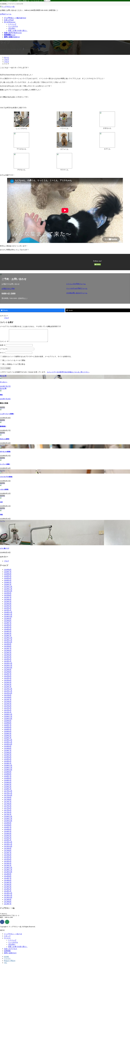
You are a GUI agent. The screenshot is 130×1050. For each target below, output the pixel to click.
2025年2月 (7, 608)
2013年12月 (8, 893)
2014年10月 (8, 872)
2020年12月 (8, 714)
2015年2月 (7, 863)
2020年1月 (7, 738)
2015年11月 (8, 844)
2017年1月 (7, 814)
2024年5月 (7, 627)
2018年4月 (7, 782)
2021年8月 (7, 697)
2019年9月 (7, 746)
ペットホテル (13, 26)
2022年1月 (7, 687)
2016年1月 (7, 840)
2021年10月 (8, 693)
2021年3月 (7, 708)
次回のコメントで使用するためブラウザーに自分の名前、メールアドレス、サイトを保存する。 (37, 356)
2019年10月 (8, 744)
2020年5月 (7, 729)
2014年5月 (7, 882)
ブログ (6, 318)
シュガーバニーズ (7, 414)
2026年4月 (7, 578)
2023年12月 (8, 638)
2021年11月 (8, 691)
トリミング (12, 24)
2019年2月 (7, 761)
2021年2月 (7, 710)
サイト (2, 353)
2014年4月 (7, 885)
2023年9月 (7, 644)
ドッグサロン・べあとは (13, 934)
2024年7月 (7, 623)
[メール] (7, 922)
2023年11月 (8, 640)
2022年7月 (7, 674)
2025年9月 (7, 593)
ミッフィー (5, 464)
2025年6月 (7, 599)
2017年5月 (7, 806)
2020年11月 (8, 716)
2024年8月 (7, 621)
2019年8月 (7, 748)
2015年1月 (7, 865)
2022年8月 (7, 672)
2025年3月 (7, 606)
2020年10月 (8, 718)
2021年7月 (7, 699)
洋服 (1, 514)
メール (3, 349)
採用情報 (7, 951)
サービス (7, 938)
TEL (5, 963)
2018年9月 (7, 772)
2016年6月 (7, 829)
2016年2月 (7, 838)
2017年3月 (7, 810)
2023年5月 (7, 653)
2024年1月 (7, 635)
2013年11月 (8, 895)
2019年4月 (7, 757)
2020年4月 (7, 731)
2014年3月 (7, 887)
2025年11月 (8, 589)
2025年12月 (8, 587)
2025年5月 (7, 601)
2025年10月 (8, 591)
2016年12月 (8, 816)
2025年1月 (7, 610)
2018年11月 (8, 767)
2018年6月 (7, 778)
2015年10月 (8, 846)
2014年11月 (8, 870)
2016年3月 (7, 836)
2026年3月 (7, 580)
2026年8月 (7, 570)
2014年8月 (7, 876)
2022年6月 (7, 676)
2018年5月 (7, 780)
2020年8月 (7, 723)
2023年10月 (8, 642)
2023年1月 (7, 661)
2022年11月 (8, 665)
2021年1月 (7, 712)
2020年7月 (7, 725)
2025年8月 (7, 595)
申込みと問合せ (9, 961)
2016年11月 (8, 819)
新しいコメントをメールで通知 (13, 360)
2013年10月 (8, 897)
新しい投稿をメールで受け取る (13, 364)
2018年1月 (7, 789)
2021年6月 (7, 701)
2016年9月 (7, 823)
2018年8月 (7, 774)
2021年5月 (7, 704)
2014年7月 (7, 878)
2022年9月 (7, 670)
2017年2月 (7, 812)
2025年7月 (7, 597)
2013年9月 (7, 899)
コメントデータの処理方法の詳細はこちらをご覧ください (68, 372)
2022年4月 (7, 680)
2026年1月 (7, 584)
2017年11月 (8, 793)
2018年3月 (7, 784)
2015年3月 (7, 861)
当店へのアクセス (10, 949)
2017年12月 (8, 791)
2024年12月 (8, 612)
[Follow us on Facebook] (2, 922)
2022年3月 (7, 682)
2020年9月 (7, 721)
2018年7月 (7, 776)
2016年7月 (7, 827)
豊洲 (3, 426)
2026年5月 (7, 576)
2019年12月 (8, 740)
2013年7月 (7, 904)
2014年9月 (7, 874)
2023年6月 (7, 650)
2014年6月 (7, 880)
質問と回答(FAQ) (10, 953)
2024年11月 (8, 614)
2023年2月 (7, 659)
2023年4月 (7, 655)
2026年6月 (7, 574)
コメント (4, 341)
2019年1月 (7, 763)
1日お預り (11, 28)
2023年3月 (7, 657)
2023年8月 (7, 646)
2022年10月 (8, 667)
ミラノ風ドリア (4, 548)
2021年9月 (7, 695)
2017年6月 (7, 804)
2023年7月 (7, 648)
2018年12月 (8, 765)
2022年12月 (8, 663)
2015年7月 (7, 853)
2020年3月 (7, 733)
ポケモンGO (5, 451)
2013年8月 (7, 902)
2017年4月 (7, 808)
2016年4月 (7, 833)
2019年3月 (7, 759)
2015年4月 (7, 859)
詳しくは (47, 1)
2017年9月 (7, 797)
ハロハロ (4, 489)
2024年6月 (7, 625)
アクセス (7, 958)
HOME (6, 956)
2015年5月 (7, 857)
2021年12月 (8, 689)
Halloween (5, 439)
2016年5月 (7, 831)
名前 (2, 345)
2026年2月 (7, 582)
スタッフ (7, 936)
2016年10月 (8, 821)
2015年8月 (7, 850)
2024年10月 (8, 616)
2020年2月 (7, 736)
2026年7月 (7, 572)
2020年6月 (7, 727)
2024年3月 (7, 631)
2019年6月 (7, 753)
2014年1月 (7, 891)
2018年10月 (8, 770)
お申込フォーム (5, 14)
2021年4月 (7, 706)
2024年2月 (7, 633)
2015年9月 (7, 848)
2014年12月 (8, 867)
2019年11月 (8, 742)
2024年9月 (7, 618)
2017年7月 (7, 801)
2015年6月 (7, 855)
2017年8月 (7, 799)
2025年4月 (7, 604)
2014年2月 (7, 889)
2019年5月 (7, 755)
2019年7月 (7, 750)
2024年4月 (7, 629)
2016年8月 (7, 825)
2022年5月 (7, 678)
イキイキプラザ (6, 476)
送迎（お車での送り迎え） (18, 30)
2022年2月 (7, 684)
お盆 (1, 502)
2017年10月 (8, 795)
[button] (33, 289)
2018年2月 (7, 787)
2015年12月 (8, 842)
